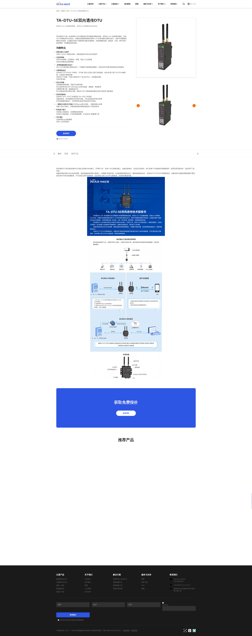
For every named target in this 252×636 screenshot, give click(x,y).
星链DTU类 (65, 11)
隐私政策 (126, 630)
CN (194, 4)
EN (191, 4)
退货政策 (134, 630)
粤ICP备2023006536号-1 (112, 630)
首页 (57, 11)
